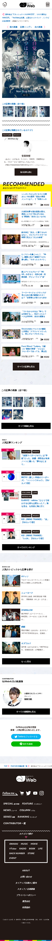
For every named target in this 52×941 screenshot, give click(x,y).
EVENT (12, 858)
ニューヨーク (27, 592)
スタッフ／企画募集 (26, 889)
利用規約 (26, 908)
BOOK (32, 849)
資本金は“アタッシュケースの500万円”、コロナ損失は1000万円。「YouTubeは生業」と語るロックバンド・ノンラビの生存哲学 (25, 17)
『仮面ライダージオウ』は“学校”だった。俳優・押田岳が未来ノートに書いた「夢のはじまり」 (35, 459)
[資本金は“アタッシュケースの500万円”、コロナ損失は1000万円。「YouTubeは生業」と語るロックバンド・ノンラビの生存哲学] (7, 402)
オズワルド (26, 643)
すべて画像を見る (26, 425)
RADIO (22, 849)
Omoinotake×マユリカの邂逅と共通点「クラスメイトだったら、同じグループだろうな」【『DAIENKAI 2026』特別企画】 (34, 331)
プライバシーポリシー (26, 895)
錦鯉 (23, 626)
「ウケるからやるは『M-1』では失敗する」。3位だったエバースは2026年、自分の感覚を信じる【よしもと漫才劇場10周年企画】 (33, 314)
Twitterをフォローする (27, 736)
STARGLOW (27, 610)
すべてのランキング (26, 547)
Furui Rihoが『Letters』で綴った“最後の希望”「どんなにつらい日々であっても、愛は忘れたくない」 (34, 349)
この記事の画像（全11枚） (14, 103)
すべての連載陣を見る (26, 711)
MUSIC (24, 844)
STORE (31, 854)
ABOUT (26, 871)
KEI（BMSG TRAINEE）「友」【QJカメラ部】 (35, 521)
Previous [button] (4, 696)
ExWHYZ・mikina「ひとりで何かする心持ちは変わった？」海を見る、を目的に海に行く (35, 503)
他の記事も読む (26, 172)
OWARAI (13, 844)
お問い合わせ (26, 877)
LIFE (40, 849)
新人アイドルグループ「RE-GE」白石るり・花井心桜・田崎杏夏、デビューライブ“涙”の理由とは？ (33, 274)
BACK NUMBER (17, 854)
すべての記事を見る (26, 366)
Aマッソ (25, 576)
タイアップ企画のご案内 (26, 883)
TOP (5, 766)
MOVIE (34, 844)
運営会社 (26, 902)
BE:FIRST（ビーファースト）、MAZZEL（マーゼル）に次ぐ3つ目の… (34, 616)
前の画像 (13, 26)
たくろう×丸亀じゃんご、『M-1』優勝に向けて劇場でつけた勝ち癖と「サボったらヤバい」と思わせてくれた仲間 (34, 257)
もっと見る (26, 661)
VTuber (13, 849)
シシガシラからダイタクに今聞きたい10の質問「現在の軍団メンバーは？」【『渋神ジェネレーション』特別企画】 (34, 197)
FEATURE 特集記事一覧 (19, 766)
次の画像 (38, 26)
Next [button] (45, 696)
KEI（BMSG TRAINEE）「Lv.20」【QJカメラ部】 (33, 537)
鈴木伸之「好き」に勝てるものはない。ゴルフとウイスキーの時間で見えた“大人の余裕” (34, 235)
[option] (8, 111)
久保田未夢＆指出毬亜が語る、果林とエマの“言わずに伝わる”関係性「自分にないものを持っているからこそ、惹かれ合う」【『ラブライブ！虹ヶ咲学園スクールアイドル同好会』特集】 (34, 214)
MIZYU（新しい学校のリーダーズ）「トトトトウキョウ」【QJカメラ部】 (35, 480)
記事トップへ (26, 26)
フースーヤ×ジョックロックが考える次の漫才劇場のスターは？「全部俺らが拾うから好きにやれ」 (34, 295)
